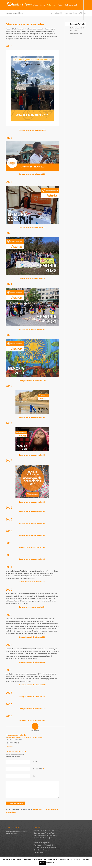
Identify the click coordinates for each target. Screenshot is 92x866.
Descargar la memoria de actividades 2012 (32, 559)
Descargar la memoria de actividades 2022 (32, 278)
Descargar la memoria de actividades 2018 (32, 455)
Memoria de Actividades (77, 24)
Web (34, 776)
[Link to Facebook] (9, 24)
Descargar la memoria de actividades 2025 (32, 130)
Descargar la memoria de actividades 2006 (32, 697)
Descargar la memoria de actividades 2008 (32, 662)
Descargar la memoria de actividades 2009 (32, 637)
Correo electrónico (38, 769)
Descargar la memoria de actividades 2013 (32, 547)
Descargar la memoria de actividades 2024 (32, 174)
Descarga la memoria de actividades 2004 (32, 720)
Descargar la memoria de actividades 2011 (32, 582)
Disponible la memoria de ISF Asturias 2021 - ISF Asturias (25, 738)
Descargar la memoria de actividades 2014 (32, 535)
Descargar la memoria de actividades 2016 (32, 512)
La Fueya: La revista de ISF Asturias (77, 29)
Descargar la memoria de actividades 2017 (32, 502)
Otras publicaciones (76, 34)
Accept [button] (42, 863)
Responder (10, 746)
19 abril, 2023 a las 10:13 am (14, 739)
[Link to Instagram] (13, 24)
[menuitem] (8, 5)
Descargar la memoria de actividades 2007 (32, 685)
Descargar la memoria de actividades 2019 (32, 418)
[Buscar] (7, 15)
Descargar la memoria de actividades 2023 (32, 227)
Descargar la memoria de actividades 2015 (32, 523)
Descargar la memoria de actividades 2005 (32, 708)
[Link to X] (6, 24)
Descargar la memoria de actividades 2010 (32, 607)
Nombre (35, 762)
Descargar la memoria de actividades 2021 (32, 329)
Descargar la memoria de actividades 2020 (32, 381)
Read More (50, 863)
